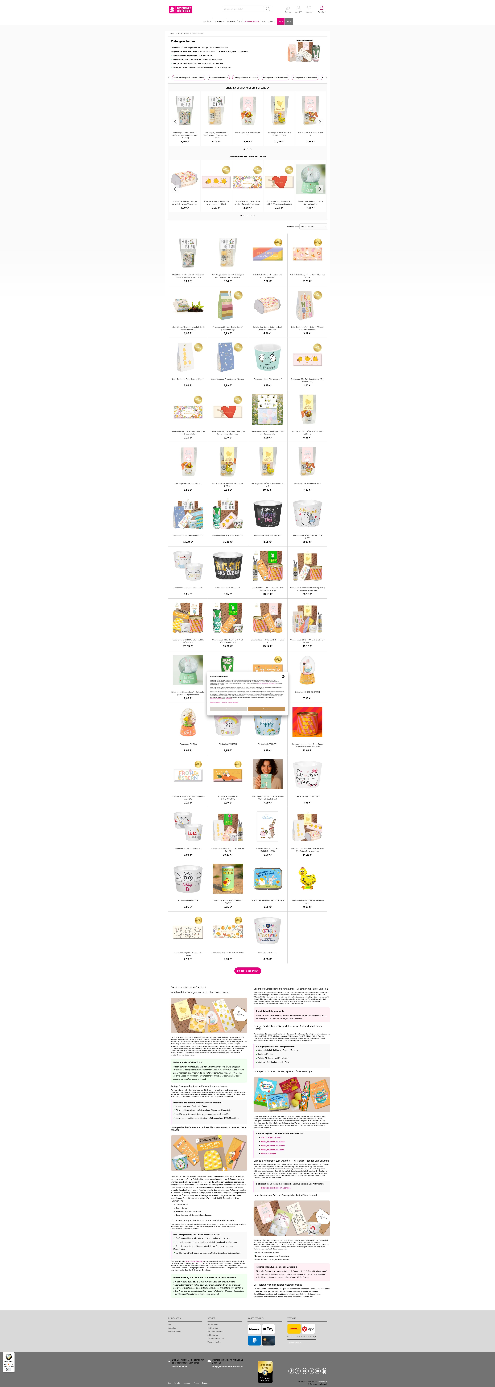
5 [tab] (254, 215)
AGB (169, 1324)
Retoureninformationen (216, 1338)
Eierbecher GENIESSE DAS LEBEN (188, 588)
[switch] (8, 1369)
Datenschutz (172, 1328)
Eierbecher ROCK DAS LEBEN (227, 588)
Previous (175, 122)
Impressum (187, 1383)
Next (319, 122)
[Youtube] (318, 1372)
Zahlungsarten (213, 1335)
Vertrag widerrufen (214, 1342)
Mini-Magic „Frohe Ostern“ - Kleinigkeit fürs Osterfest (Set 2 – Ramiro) (184, 135)
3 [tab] (250, 149)
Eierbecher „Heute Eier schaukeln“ (268, 379)
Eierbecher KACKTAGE (267, 953)
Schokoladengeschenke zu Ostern (189, 78)
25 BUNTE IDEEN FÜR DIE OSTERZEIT (267, 901)
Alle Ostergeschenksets (271, 1137)
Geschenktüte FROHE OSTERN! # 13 (227, 536)
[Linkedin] (324, 1372)
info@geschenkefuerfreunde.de (227, 1366)
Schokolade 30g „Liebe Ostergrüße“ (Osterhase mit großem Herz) (279, 204)
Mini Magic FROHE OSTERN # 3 (188, 483)
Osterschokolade (268, 1153)
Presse (196, 1383)
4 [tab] (250, 215)
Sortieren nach (293, 227)
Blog (169, 1383)
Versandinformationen (215, 1331)
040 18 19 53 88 (179, 1366)
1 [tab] (244, 149)
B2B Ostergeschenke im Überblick (276, 1188)
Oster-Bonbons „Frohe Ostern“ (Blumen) (227, 379)
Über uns (288, 12)
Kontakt (177, 1383)
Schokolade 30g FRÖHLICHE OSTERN (228, 953)
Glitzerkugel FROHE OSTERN (307, 692)
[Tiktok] (291, 1372)
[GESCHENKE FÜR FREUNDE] (180, 9)
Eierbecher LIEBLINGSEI (188, 901)
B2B (289, 21)
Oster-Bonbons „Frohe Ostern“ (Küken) (188, 379)
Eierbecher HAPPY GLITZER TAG (268, 536)
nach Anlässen (183, 33)
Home (172, 33)
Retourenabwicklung (295, 1342)
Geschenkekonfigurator (193, 1261)
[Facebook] (298, 1372)
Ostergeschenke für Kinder (305, 78)
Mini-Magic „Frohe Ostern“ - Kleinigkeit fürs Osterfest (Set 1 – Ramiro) (216, 135)
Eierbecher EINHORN (228, 744)
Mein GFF (298, 12)
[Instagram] (311, 1372)
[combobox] (247, 9)
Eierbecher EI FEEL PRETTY (307, 796)
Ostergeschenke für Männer (275, 78)
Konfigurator (252, 21)
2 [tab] (247, 149)
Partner (205, 1383)
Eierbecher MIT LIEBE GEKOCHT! (188, 848)
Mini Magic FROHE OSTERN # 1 (307, 483)
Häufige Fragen (213, 1324)
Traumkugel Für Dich (188, 744)
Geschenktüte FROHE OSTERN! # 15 (188, 536)
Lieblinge (309, 12)
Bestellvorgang (213, 1328)
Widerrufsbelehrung (175, 1331)
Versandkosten (322, 1381)
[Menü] (13, 1353)
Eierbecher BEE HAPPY (267, 744)
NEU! (281, 21)
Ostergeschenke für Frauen (246, 78)
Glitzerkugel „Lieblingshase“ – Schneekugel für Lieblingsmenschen (310, 204)
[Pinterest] (304, 1372)
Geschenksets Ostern (218, 78)
